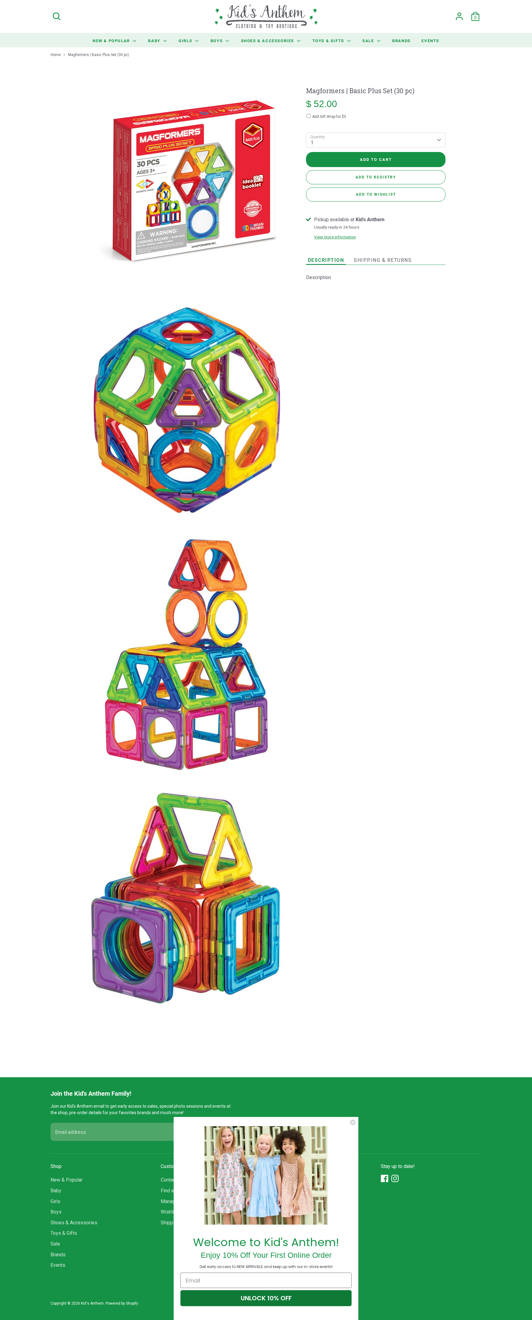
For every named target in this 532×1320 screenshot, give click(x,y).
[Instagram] (395, 1178)
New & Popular (112, 40)
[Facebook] (384, 1178)
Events (430, 40)
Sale (368, 40)
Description (326, 260)
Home (55, 55)
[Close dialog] (353, 1122)
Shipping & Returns (383, 260)
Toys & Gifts (329, 40)
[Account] (459, 16)
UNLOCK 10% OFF (266, 1298)
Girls (186, 40)
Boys (217, 40)
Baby (155, 40)
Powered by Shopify (122, 1303)
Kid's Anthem (92, 1303)
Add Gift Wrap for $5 (329, 116)
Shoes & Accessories (268, 40)
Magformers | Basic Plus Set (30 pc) (98, 55)
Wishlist (169, 1212)
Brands (401, 40)
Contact (169, 1180)
